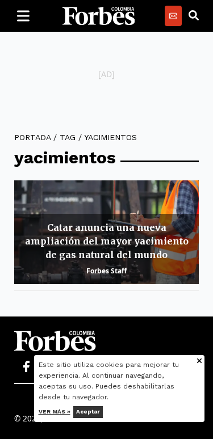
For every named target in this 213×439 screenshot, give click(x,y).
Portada (32, 137)
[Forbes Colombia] (98, 16)
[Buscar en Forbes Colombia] (194, 16)
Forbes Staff (106, 271)
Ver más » (54, 411)
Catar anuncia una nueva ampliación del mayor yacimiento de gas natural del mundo (107, 241)
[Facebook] (26, 367)
